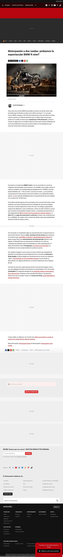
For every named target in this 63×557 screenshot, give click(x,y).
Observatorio (29, 5)
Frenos (10, 40)
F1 (35, 5)
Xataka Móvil (6, 516)
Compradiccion (7, 533)
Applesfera (6, 518)
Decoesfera (6, 531)
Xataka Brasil (6, 545)
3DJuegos (17, 514)
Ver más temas (8, 494)
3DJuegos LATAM (19, 543)
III (15, 196)
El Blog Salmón (18, 529)
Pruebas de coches (47, 484)
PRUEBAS (7, 5)
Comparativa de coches (49, 487)
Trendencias (6, 529)
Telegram (46, 5)
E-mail (27, 61)
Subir (55, 507)
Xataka (5, 514)
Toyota (34, 40)
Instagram (52, 5)
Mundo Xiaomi (7, 523)
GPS (24, 40)
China (20, 40)
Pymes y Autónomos (19, 531)
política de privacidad (21, 456)
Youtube (55, 5)
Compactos (7, 484)
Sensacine (29, 514)
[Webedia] (59, 1)
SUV (24, 484)
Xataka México (7, 543)
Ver (32, 391)
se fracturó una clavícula (40, 245)
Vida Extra (17, 516)
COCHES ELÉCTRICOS (17, 5)
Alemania (48, 40)
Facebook (49, 5)
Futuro (24, 490)
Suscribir (28, 453)
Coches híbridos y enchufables (50, 480)
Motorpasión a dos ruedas (42, 350)
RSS (25, 467)
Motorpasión (25, 350)
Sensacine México (31, 543)
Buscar (57, 500)
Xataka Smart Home (8, 521)
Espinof (28, 516)
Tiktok (60, 5)
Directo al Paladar (42, 514)
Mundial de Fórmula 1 (48, 490)
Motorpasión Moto (25, 343)
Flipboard (25, 61)
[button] (18, 105)
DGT (6, 40)
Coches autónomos (9, 490)
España (53, 40)
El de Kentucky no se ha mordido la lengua (25, 258)
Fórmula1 (6, 480)
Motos (31, 350)
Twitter (57, 5)
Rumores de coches (9, 487)
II (13, 196)
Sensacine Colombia (31, 545)
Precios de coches (28, 487)
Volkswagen (40, 40)
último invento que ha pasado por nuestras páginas (35, 213)
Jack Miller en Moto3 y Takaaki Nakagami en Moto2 (34, 237)
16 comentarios (13, 60)
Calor (15, 40)
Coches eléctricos (27, 480)
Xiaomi (29, 40)
